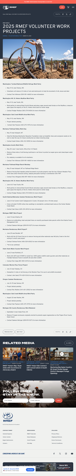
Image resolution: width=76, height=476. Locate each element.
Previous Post (9, 332)
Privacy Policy (55, 434)
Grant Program (31, 440)
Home (4, 14)
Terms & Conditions (57, 443)
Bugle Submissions (8, 440)
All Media (69, 343)
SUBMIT (59, 400)
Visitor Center (7, 437)
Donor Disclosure (56, 440)
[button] (63, 14)
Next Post (20, 332)
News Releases (31, 437)
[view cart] (68, 7)
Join (62, 7)
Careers (5, 443)
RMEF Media (8, 14)
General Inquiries (7, 434)
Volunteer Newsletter (15, 36)
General (5, 36)
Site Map (29, 443)
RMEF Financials (31, 434)
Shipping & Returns (57, 437)
